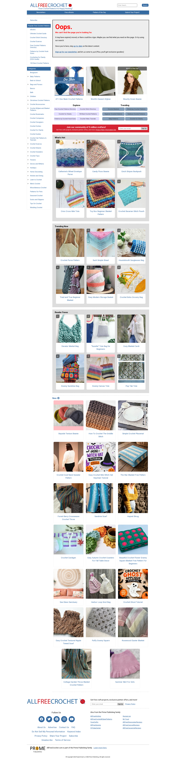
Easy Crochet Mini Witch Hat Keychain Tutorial (101, 476)
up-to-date (77, 46)
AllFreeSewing (95, 725)
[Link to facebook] (41, 719)
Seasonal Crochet (36, 196)
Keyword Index (74, 731)
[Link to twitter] (49, 719)
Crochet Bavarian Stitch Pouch (131, 211)
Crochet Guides (35, 134)
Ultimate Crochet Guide (38, 34)
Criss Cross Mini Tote (70, 211)
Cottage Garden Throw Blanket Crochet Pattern (76, 683)
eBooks (33, 30)
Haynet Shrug (133, 516)
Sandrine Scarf (101, 516)
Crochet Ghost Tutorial (133, 602)
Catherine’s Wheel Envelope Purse (70, 173)
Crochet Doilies (35, 126)
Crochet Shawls (35, 148)
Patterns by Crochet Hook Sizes (39, 52)
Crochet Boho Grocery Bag (131, 297)
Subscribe (33, 20)
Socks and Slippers (37, 200)
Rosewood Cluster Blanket (133, 640)
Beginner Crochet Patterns (113, 114)
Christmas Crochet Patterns (40, 100)
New (54, 398)
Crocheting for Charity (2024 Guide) (37, 58)
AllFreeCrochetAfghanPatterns (101, 719)
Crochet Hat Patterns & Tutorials (38, 139)
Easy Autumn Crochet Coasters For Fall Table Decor (100, 559)
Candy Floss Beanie (100, 171)
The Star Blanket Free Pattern (133, 475)
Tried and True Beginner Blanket (70, 298)
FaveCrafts (94, 722)
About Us (41, 727)
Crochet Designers (36, 122)
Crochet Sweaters (36, 152)
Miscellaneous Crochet (38, 188)
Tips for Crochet (36, 203)
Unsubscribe (47, 740)
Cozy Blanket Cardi (131, 346)
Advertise (52, 727)
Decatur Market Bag (70, 346)
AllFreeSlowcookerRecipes (132, 722)
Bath (31, 92)
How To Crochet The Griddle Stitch (101, 435)
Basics (32, 88)
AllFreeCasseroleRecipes (132, 728)
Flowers (33, 160)
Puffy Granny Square (101, 640)
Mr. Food (126, 719)
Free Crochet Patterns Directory (38, 46)
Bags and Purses (36, 84)
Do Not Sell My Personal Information (48, 731)
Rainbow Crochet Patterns (136, 114)
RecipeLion (127, 716)
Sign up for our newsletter (66, 52)
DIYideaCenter (95, 728)
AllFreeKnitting (95, 716)
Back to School (35, 80)
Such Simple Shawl (101, 260)
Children (33, 96)
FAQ (73, 727)
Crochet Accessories (37, 104)
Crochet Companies (37, 118)
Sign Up (144, 128)
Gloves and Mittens (37, 164)
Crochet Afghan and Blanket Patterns (40, 109)
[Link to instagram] (64, 719)
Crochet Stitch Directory (38, 37)
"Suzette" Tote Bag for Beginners (100, 347)
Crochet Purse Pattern (70, 260)
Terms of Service (62, 740)
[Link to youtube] (72, 719)
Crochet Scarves (36, 41)
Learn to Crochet (36, 180)
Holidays (33, 168)
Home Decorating (36, 172)
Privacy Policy (100, 130)
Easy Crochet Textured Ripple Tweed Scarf (68, 642)
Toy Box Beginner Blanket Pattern (101, 212)
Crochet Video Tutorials (88, 119)
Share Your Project (58, 736)
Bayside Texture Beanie (68, 433)
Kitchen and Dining (36, 176)
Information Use (110, 130)
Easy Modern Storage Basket (100, 297)
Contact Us (64, 727)
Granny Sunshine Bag (70, 386)
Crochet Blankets (113, 109)
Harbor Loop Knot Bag (101, 602)
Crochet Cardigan (68, 558)
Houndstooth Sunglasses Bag (131, 260)
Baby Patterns (35, 76)
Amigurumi (34, 73)
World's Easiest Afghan (101, 99)
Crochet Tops (35, 156)
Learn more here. (100, 748)
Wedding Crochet (36, 207)
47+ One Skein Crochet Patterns (69, 99)
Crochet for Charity (36, 130)
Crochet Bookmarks (37, 114)
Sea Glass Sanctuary (68, 602)
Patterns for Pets (36, 192)
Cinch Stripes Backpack (131, 171)
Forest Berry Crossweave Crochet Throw (68, 517)
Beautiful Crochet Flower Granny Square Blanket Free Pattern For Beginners (133, 561)
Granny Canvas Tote (100, 386)
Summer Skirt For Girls (125, 682)
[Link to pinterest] (57, 719)
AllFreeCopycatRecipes (131, 725)
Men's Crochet (35, 184)
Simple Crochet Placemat (133, 433)
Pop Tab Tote (131, 386)
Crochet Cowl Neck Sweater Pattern (68, 476)
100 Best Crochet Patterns (39, 63)
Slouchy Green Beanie (132, 99)
